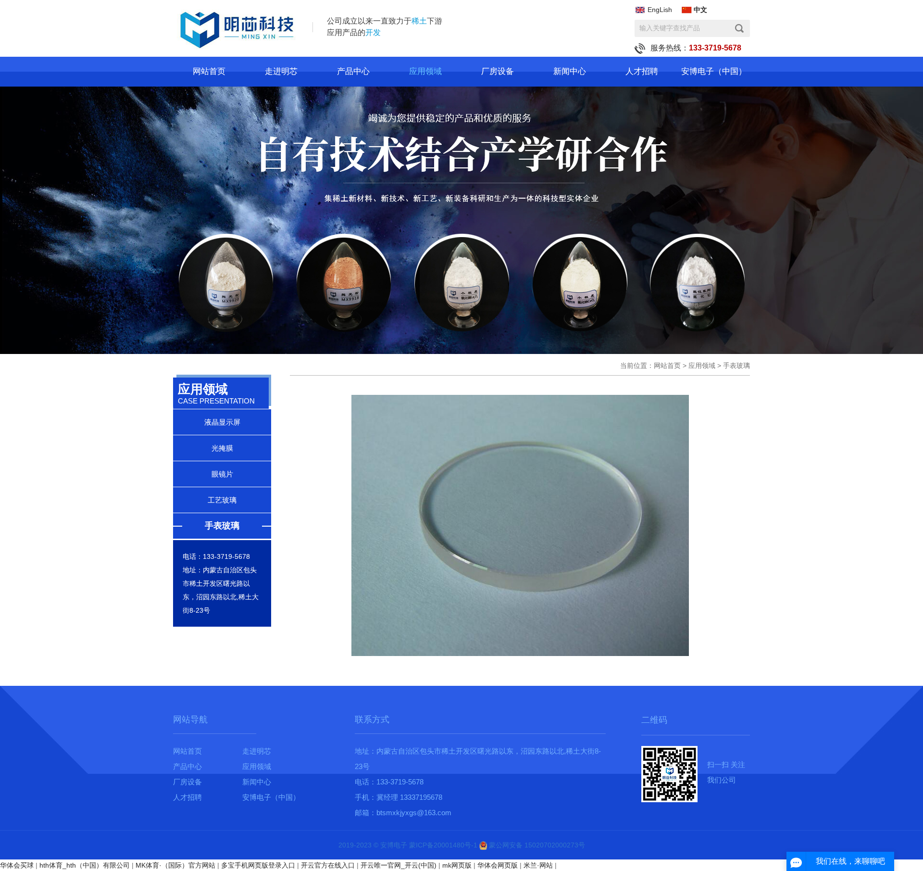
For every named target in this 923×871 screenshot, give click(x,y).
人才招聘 (641, 71)
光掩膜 (222, 448)
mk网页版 (457, 865)
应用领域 (425, 71)
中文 (700, 9)
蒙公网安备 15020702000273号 (536, 845)
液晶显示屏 (222, 422)
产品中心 (353, 71)
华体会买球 (17, 865)
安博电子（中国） (714, 71)
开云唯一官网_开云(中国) (399, 865)
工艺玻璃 (222, 500)
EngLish (660, 9)
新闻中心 (569, 71)
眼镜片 (222, 474)
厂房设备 (497, 71)
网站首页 (209, 71)
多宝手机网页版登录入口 (258, 865)
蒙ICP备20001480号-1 (443, 845)
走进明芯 (281, 71)
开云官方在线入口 (328, 865)
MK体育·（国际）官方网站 (175, 865)
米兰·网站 (538, 865)
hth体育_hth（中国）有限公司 (84, 865)
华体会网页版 (497, 865)
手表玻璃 (222, 525)
